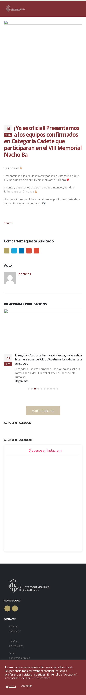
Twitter (14, 250)
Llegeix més (22, 402)
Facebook (6, 250)
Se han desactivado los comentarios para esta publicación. (44, 386)
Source (8, 223)
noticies (24, 274)
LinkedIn (21, 250)
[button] (28, 410)
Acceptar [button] (26, 686)
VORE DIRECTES (43, 432)
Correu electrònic (36, 250)
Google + (29, 250)
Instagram (15, 630)
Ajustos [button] (11, 686)
